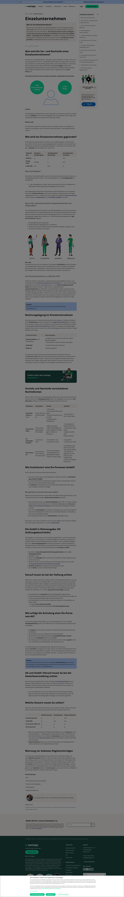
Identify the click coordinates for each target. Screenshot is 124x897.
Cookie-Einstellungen (63, 894)
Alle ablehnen (50, 894)
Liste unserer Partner (34, 891)
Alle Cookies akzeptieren (37, 894)
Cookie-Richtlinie (45, 888)
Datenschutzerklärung (55, 888)
